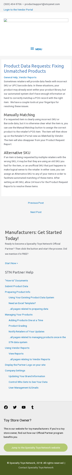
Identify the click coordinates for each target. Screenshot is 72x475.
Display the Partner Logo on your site (25, 364)
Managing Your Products (18, 314)
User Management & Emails (23, 387)
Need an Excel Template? (22, 303)
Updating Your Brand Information (27, 376)
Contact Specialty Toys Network (36, 467)
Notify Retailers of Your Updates (26, 331)
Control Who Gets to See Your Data (28, 381)
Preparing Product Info (17, 291)
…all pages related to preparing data (28, 308)
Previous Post (36, 202)
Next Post (36, 212)
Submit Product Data (16, 286)
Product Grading (18, 325)
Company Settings (15, 370)
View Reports (16, 353)
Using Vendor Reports (17, 347)
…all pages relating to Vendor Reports (29, 359)
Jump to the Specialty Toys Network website (35, 447)
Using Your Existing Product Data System (31, 297)
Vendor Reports (27, 77)
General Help (11, 77)
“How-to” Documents (16, 280)
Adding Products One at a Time (26, 320)
